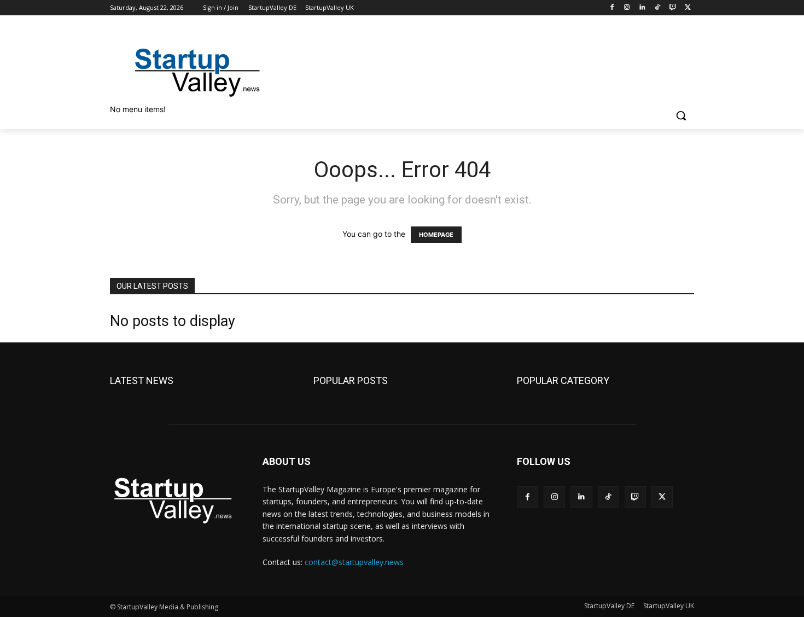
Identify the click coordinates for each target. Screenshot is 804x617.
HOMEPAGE (436, 234)
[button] (681, 115)
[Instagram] (627, 8)
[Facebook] (611, 8)
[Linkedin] (642, 8)
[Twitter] (687, 8)
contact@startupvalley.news (354, 562)
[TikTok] (657, 8)
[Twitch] (672, 8)
